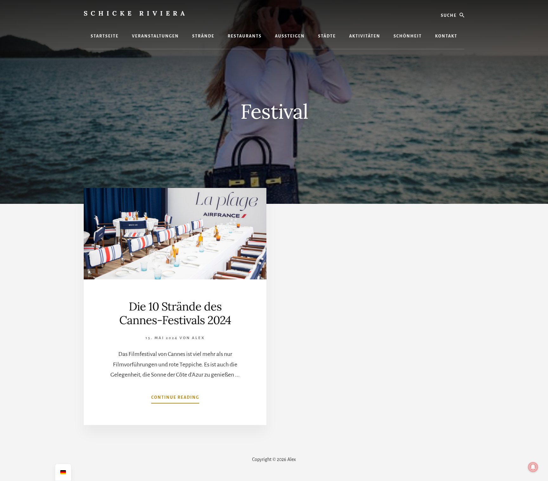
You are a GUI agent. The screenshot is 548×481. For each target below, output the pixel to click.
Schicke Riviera (136, 13)
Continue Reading (175, 399)
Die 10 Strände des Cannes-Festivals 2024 (175, 313)
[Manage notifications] (533, 467)
